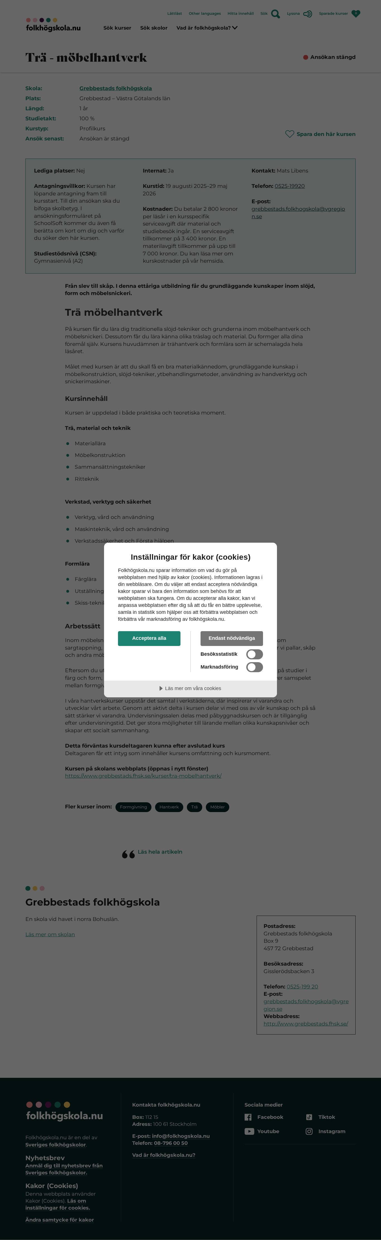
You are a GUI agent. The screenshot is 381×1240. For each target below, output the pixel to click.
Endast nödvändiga (232, 638)
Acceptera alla (149, 638)
